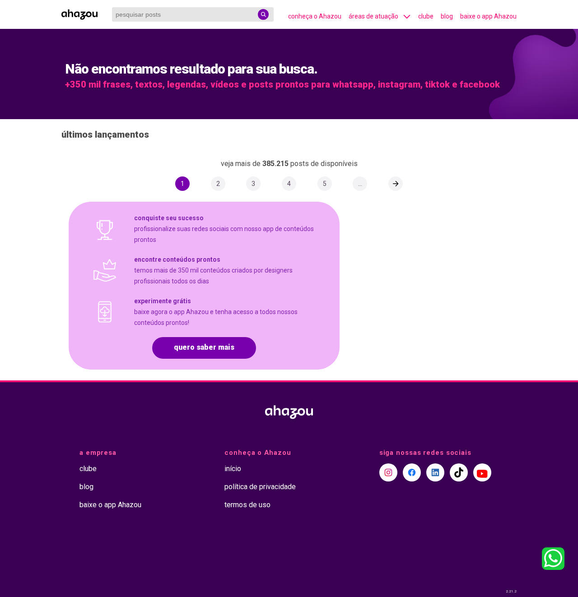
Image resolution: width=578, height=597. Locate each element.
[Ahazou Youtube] (482, 472)
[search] (263, 14)
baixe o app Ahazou (488, 16)
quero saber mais (204, 347)
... (360, 183)
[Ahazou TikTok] (459, 472)
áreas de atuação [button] (373, 16)
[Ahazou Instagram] (388, 472)
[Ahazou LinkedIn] (435, 472)
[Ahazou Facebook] (412, 472)
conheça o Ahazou (314, 16)
